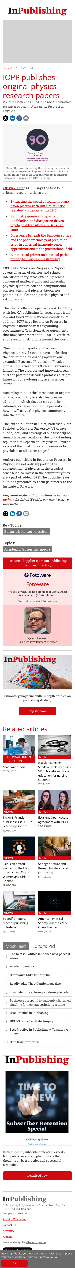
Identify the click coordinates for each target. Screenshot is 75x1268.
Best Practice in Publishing (29, 1013)
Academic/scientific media (27, 549)
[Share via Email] (26, 118)
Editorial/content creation (26, 531)
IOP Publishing (14, 188)
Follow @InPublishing (19, 1249)
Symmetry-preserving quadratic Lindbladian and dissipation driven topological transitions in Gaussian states (37, 223)
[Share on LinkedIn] (12, 118)
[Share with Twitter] (5, 118)
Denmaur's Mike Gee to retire (30, 975)
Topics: (9, 542)
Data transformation (24, 1042)
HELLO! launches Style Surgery (32, 1021)
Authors (7, 1236)
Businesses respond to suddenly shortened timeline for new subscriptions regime (40, 1002)
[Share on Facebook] (19, 118)
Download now (37, 1175)
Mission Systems (36, 1242)
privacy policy (48, 1257)
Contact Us (9, 1225)
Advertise (9, 1230)
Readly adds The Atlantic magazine (35, 984)
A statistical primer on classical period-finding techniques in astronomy (40, 257)
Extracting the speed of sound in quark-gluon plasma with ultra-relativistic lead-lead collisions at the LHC (40, 205)
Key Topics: (12, 525)
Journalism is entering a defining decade (39, 992)
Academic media (22, 966)
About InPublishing (14, 1219)
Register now (37, 711)
